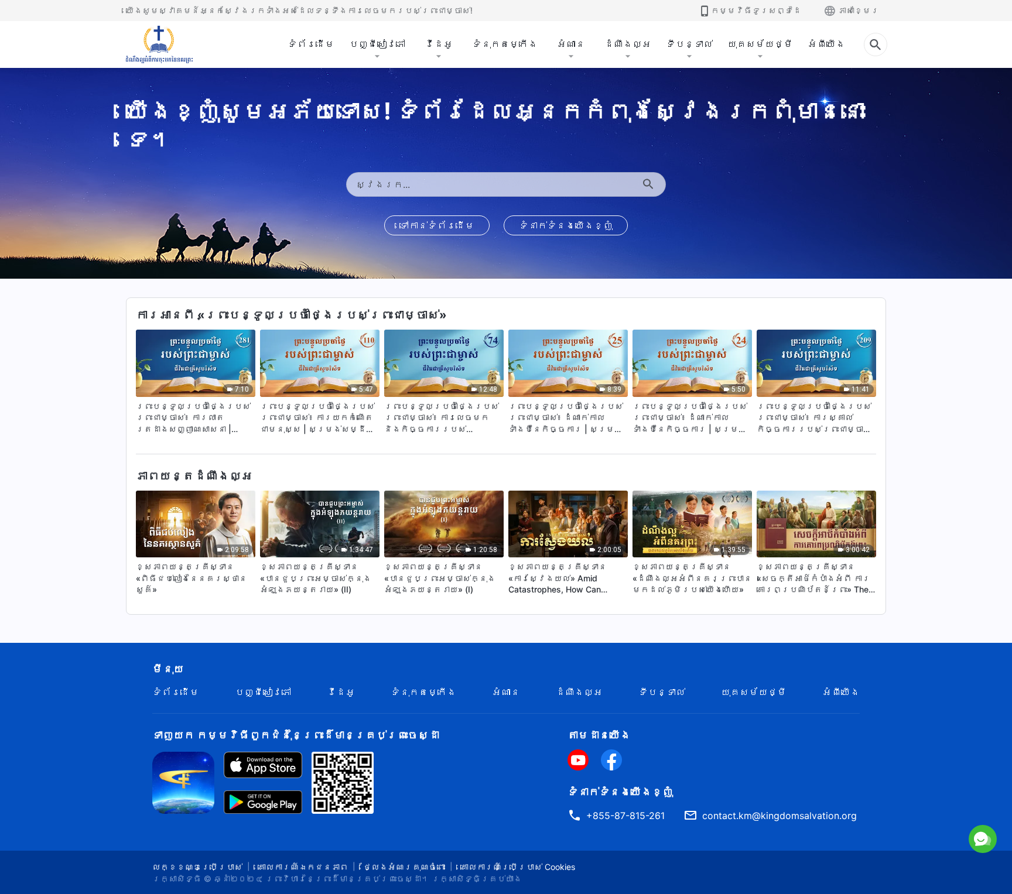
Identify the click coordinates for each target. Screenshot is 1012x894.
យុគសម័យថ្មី (760, 44)
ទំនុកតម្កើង (505, 44)
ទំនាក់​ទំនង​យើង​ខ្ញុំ (566, 225)
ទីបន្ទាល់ (689, 44)
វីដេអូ (439, 44)
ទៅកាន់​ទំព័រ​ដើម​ (436, 225)
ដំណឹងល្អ (627, 44)
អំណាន (571, 44)
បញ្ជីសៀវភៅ (377, 44)
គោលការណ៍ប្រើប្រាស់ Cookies (517, 867)
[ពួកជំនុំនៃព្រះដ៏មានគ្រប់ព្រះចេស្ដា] (160, 44)
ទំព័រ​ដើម (311, 44)
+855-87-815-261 (625, 815)
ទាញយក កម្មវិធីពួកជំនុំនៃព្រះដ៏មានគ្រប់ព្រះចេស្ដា (295, 735)
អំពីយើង (826, 44)
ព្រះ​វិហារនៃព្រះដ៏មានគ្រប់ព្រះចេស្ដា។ (347, 878)
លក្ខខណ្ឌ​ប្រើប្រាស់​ (197, 867)
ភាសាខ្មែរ (858, 10)
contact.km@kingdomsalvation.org (779, 815)
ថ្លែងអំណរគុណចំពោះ (404, 867)
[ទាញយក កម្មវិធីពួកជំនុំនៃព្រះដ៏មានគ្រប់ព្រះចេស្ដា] (183, 781)
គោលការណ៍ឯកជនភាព (303, 867)
